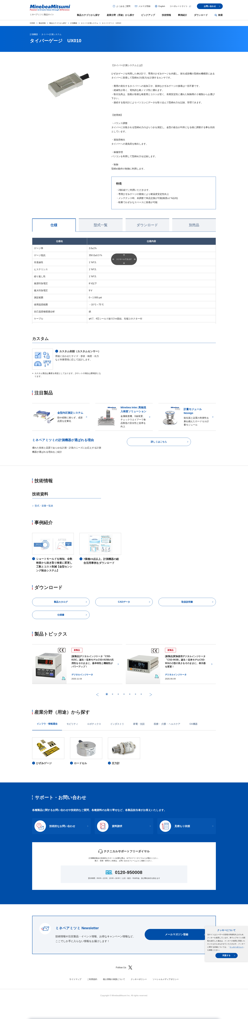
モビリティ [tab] (72, 724)
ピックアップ (148, 15)
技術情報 (166, 15)
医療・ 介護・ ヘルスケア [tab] (167, 724)
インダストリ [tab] (117, 724)
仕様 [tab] (54, 225)
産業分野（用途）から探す (120, 15)
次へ (151, 694)
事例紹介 (182, 15)
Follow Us (121, 967)
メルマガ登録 (144, 6)
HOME (32, 23)
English (161, 6)
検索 (220, 15)
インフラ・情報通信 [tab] (47, 724)
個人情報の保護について (114, 979)
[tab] (107, 694)
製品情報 (42, 23)
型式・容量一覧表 (44, 506)
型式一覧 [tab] (100, 225)
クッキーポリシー (236, 947)
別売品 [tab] (194, 225)
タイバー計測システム (89, 23)
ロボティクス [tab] (94, 724)
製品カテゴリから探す (88, 15)
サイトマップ (75, 979)
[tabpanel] (124, 751)
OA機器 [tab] (193, 724)
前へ (97, 694)
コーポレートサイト (179, 6)
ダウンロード (201, 15)
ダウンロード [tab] (147, 225)
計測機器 (73, 23)
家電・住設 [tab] (139, 724)
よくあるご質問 (123, 6)
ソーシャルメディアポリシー (166, 979)
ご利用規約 (92, 979)
